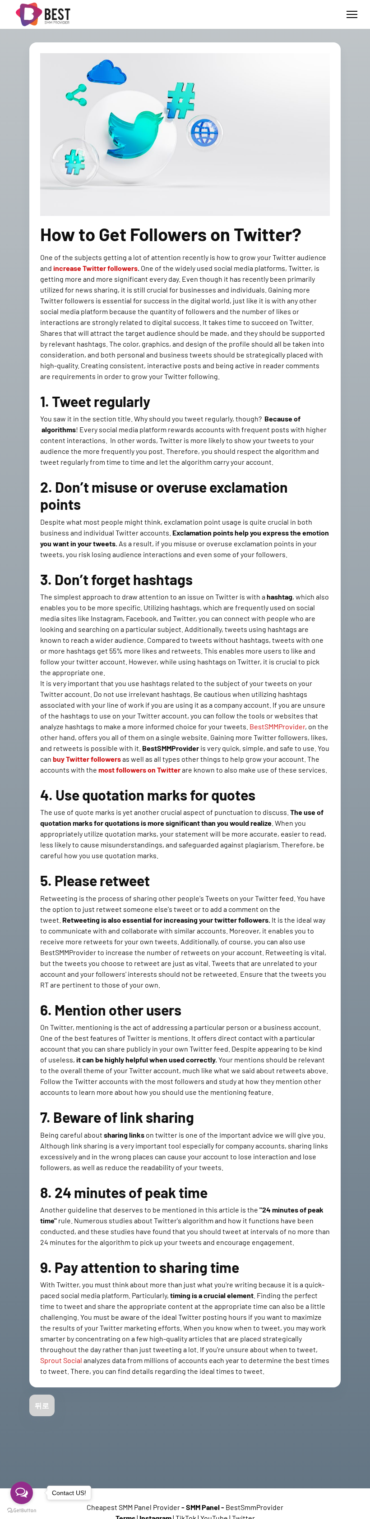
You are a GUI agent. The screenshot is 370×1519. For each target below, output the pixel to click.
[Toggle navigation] (352, 14)
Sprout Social (61, 1360)
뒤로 (42, 1405)
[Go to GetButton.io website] (21, 1510)
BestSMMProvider (277, 726)
